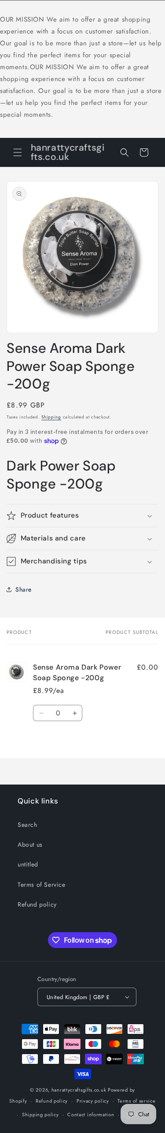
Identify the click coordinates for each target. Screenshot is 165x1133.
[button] (17, 152)
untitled (28, 864)
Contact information (90, 1114)
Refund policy (37, 904)
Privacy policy (93, 1100)
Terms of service (136, 1100)
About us (30, 844)
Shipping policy (40, 1114)
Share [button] (23, 589)
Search (27, 824)
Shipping (51, 417)
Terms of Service (42, 884)
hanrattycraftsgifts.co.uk (78, 1089)
